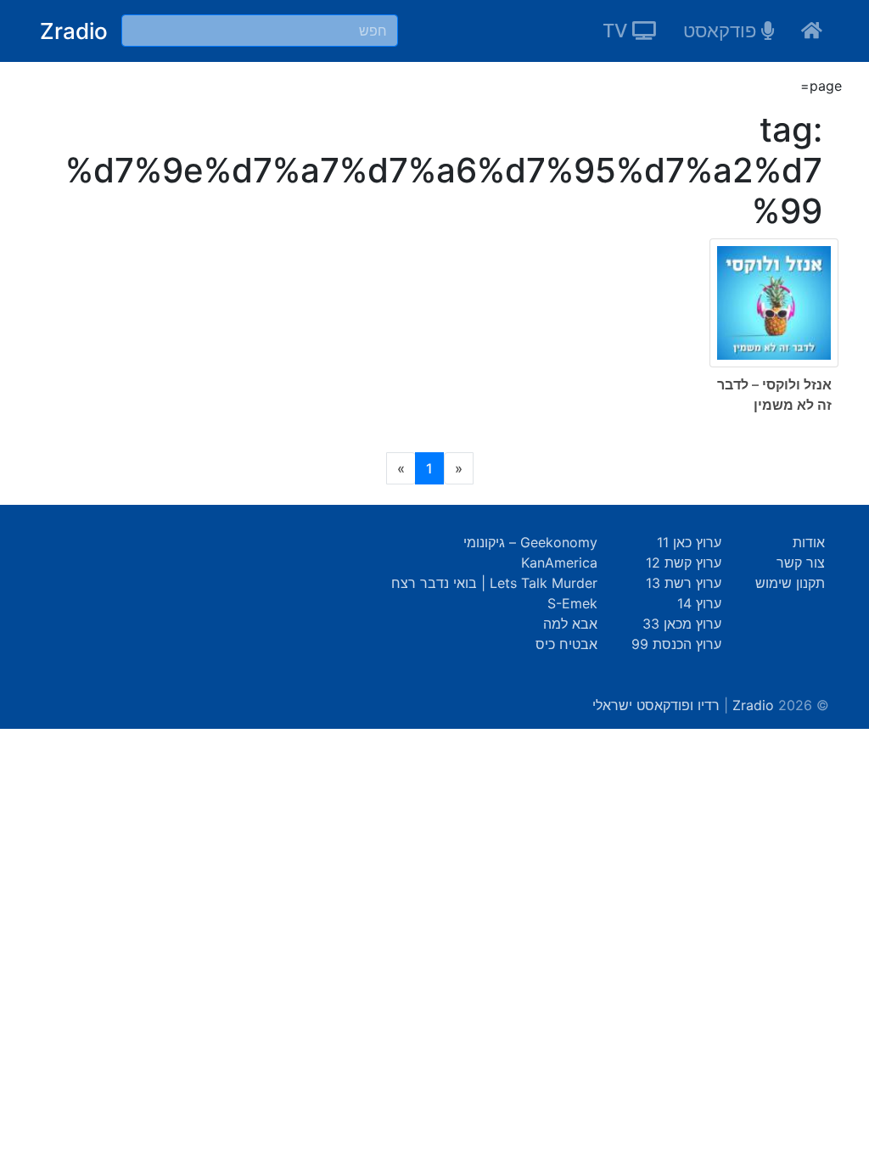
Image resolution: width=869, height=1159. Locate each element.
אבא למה (570, 623)
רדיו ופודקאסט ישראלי (656, 705)
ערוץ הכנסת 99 (676, 643)
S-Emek (572, 603)
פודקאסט (722, 31)
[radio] (434, 338)
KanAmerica (559, 562)
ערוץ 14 (699, 603)
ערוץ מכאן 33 (681, 623)
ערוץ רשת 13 (683, 582)
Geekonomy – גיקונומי (530, 542)
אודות (809, 542)
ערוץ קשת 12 (683, 562)
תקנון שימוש (790, 582)
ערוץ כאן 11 (689, 542)
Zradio (74, 31)
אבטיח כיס (566, 643)
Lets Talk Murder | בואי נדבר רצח (494, 582)
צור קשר (800, 562)
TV (617, 31)
